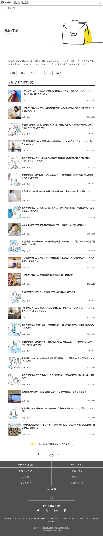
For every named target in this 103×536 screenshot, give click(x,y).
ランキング (25, 482)
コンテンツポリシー (55, 519)
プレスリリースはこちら (21, 519)
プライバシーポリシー (70, 519)
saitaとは (51, 489)
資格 (23, 73)
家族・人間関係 (25, 464)
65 (45, 454)
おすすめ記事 (35, 519)
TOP (3, 8)
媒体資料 (51, 521)
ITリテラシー (36, 73)
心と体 (25, 476)
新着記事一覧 (77, 482)
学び (59, 73)
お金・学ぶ (11, 8)
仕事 (13, 73)
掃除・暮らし (77, 464)
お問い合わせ (7, 519)
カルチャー (77, 476)
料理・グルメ (25, 470)
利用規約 (44, 519)
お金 (49, 73)
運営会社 (95, 519)
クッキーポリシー (85, 519)
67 (58, 454)
